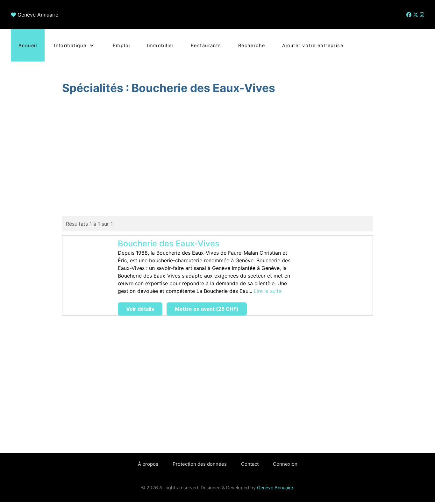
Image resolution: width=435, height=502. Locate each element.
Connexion (285, 464)
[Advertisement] (217, 156)
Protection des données (200, 464)
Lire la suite (268, 291)
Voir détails (140, 309)
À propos (148, 464)
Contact (250, 464)
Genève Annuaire (38, 14)
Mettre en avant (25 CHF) (207, 309)
